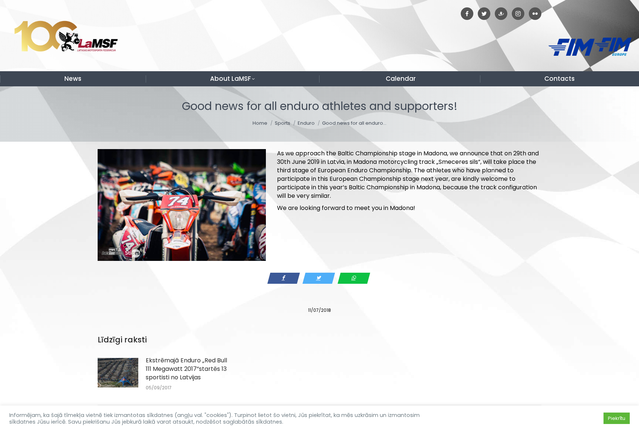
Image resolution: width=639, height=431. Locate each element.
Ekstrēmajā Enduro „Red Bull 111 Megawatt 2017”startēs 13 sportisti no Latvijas (186, 369)
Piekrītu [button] (616, 418)
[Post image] (118, 372)
